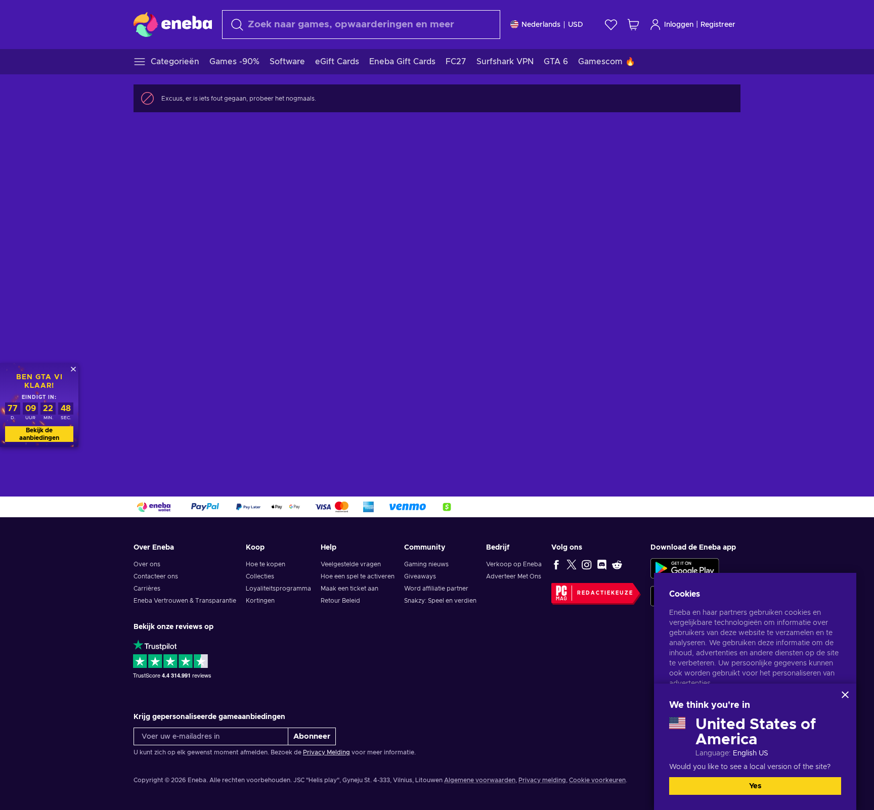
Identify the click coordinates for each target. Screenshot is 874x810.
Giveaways (420, 576)
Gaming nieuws (426, 564)
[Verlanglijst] (611, 24)
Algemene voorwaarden (479, 780)
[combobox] (361, 24)
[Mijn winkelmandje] (633, 24)
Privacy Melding (326, 752)
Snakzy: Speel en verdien (440, 601)
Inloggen (678, 24)
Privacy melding (542, 780)
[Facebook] (556, 564)
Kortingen (260, 601)
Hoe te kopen (265, 564)
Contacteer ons (156, 576)
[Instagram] (587, 564)
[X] (571, 564)
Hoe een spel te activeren (358, 576)
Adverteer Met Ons (513, 576)
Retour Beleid (340, 601)
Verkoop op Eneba (514, 564)
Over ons (147, 564)
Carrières (147, 589)
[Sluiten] (845, 695)
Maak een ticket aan (349, 589)
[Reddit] (617, 564)
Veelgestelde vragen (351, 564)
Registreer (718, 24)
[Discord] (602, 564)
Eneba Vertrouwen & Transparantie (185, 601)
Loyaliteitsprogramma (278, 589)
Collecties (260, 576)
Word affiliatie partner (436, 589)
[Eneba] (173, 24)
